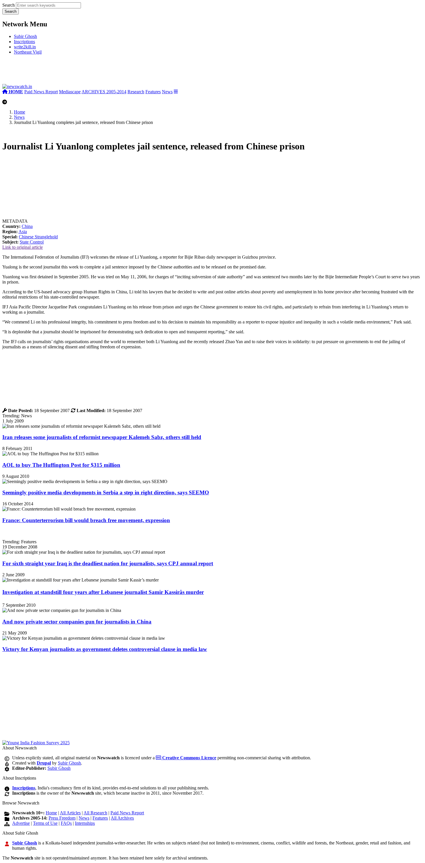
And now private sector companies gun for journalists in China (76, 622)
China (27, 226)
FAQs (66, 823)
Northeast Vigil (28, 52)
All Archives (122, 818)
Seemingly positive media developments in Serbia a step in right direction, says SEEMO (105, 492)
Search (8, 5)
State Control (32, 241)
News (167, 91)
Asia (23, 231)
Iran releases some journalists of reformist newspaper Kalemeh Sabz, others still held (101, 437)
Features (153, 91)
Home (19, 111)
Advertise (21, 823)
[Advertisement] (89, 71)
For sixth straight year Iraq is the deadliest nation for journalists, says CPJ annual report (107, 563)
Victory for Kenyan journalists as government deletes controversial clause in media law (104, 649)
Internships (85, 823)
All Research (95, 812)
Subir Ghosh (25, 36)
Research (136, 91)
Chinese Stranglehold (38, 236)
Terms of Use (45, 823)
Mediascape (70, 91)
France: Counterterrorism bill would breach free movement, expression (86, 520)
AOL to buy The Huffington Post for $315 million (61, 465)
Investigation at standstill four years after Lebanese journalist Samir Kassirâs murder (103, 592)
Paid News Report (41, 91)
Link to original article (22, 247)
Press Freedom (62, 818)
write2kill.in (25, 46)
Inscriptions (24, 41)
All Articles (70, 812)
